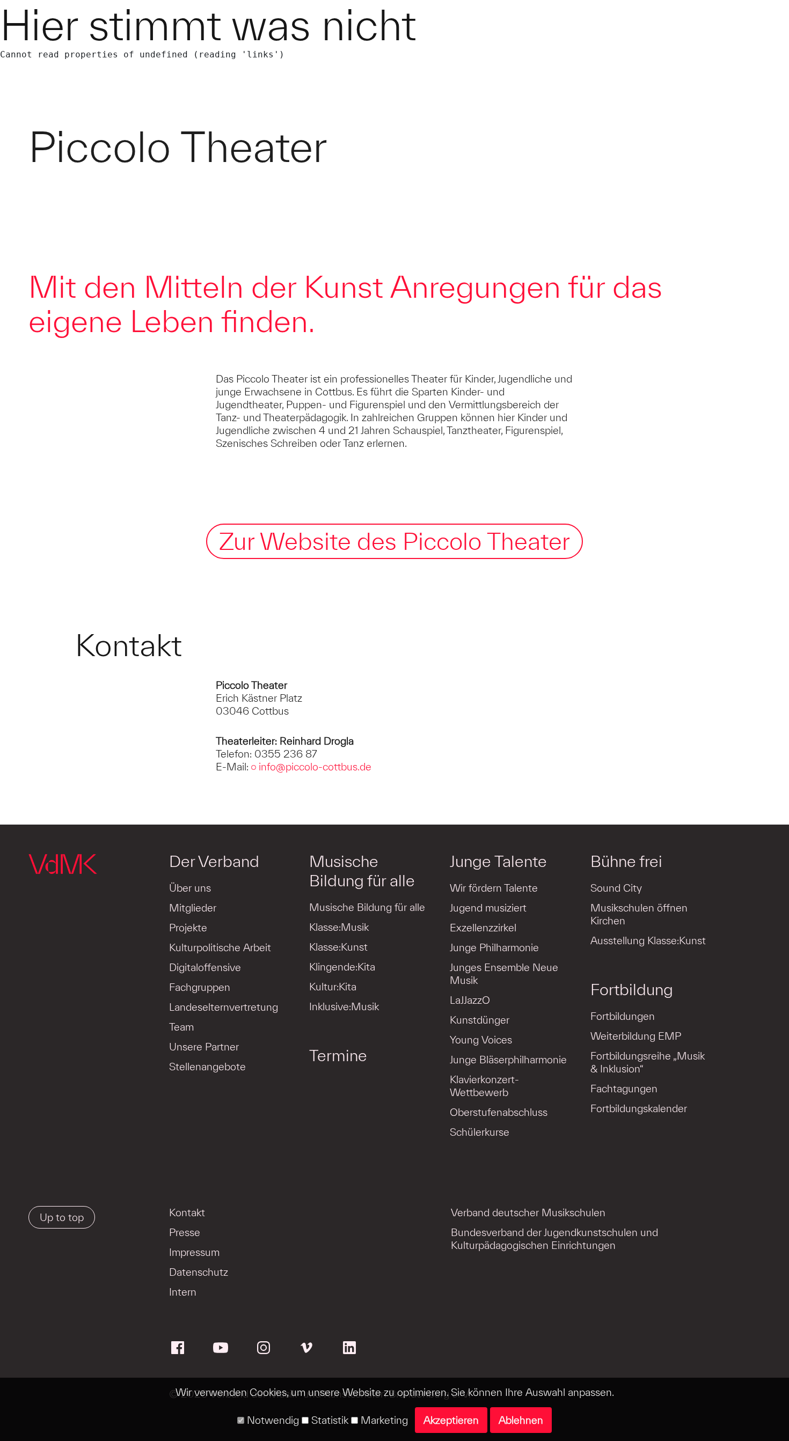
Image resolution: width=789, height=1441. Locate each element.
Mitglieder (192, 908)
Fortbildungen (622, 1016)
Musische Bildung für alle (362, 870)
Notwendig (271, 1420)
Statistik (328, 1420)
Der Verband (214, 861)
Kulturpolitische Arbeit (220, 947)
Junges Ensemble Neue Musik (504, 973)
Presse (184, 1232)
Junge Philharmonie (494, 947)
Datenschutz (198, 1272)
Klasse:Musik (339, 927)
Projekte (188, 927)
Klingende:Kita (342, 967)
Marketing (383, 1420)
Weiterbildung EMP (635, 1036)
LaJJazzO (470, 1000)
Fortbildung (631, 989)
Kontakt (187, 1212)
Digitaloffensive (205, 967)
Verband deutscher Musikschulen (528, 1212)
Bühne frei (626, 861)
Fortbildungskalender (638, 1108)
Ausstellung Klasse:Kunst (648, 940)
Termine (338, 1055)
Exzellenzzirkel (483, 927)
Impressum (194, 1252)
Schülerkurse (479, 1132)
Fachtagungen (624, 1088)
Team (181, 1027)
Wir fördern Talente (494, 888)
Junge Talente (498, 861)
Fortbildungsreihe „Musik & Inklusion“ (647, 1062)
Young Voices (481, 1040)
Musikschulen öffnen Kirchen (639, 914)
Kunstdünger (479, 1020)
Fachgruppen (199, 987)
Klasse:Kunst (338, 947)
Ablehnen (521, 1420)
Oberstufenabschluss (498, 1112)
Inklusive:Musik (344, 1006)
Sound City (616, 888)
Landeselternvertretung (223, 1007)
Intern (182, 1292)
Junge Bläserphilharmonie (508, 1059)
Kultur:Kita (332, 986)
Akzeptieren (451, 1420)
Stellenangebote (207, 1066)
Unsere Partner (204, 1047)
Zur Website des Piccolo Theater (394, 541)
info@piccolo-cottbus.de (315, 767)
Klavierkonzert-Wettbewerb (484, 1086)
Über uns (190, 888)
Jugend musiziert (488, 908)
